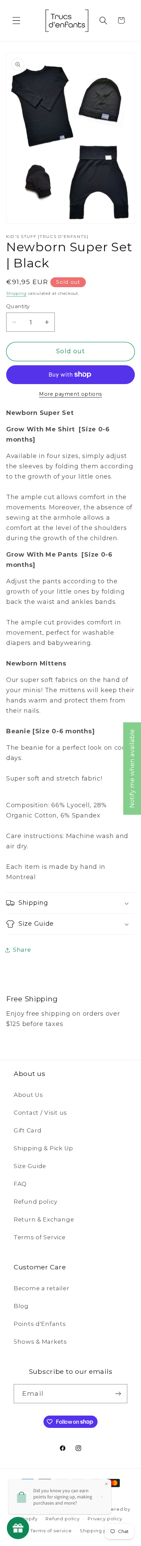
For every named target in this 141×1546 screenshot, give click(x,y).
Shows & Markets (40, 1341)
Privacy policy (105, 1518)
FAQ (20, 1183)
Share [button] (22, 949)
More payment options (70, 394)
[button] (17, 20)
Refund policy (35, 1201)
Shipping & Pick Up (43, 1148)
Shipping (16, 293)
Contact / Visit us (40, 1112)
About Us (28, 1094)
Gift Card (27, 1130)
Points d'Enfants (40, 1323)
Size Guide (30, 1166)
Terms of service (51, 1530)
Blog (21, 1306)
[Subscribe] (118, 1393)
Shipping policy (99, 1530)
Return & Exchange (44, 1219)
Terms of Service (40, 1237)
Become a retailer (41, 1288)
